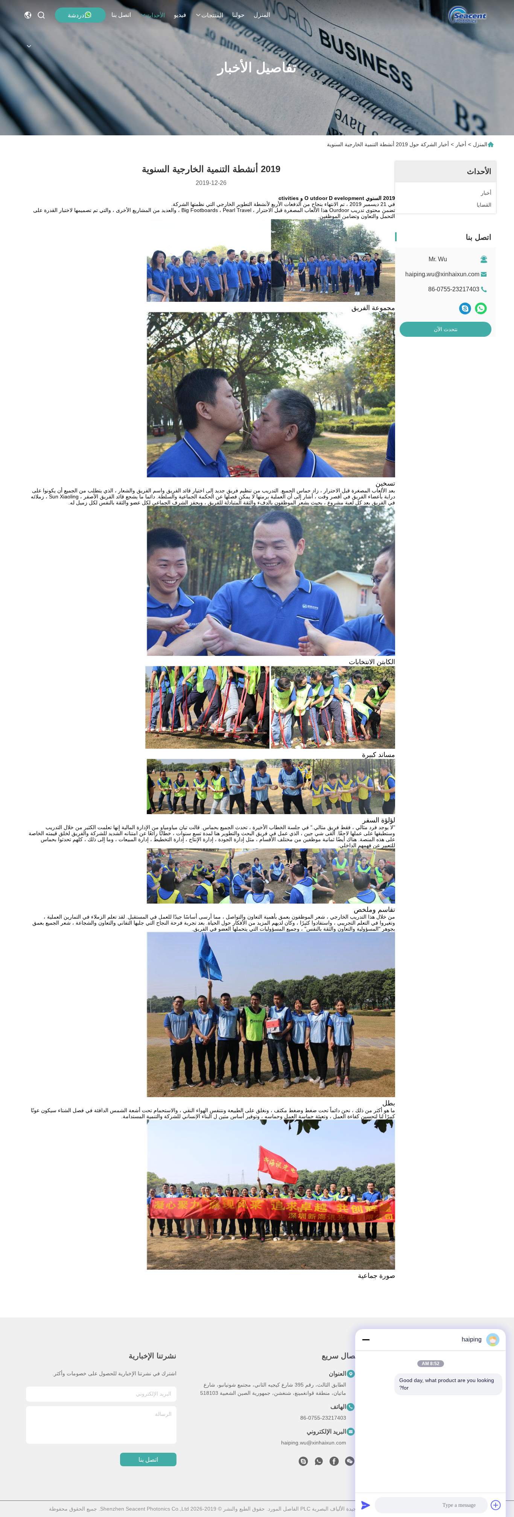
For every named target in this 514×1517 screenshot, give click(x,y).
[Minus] (365, 1339)
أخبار (461, 144)
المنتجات (212, 15)
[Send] (366, 1505)
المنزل (262, 15)
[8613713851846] (318, 1463)
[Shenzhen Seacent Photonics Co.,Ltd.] (467, 15)
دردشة (76, 15)
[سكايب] (465, 308)
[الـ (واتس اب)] (481, 308)
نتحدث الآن (446, 329)
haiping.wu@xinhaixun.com (442, 274)
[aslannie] (303, 1463)
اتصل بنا (121, 15)
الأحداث (155, 15)
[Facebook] (334, 1463)
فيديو (180, 15)
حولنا (238, 15)
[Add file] (496, 1505)
